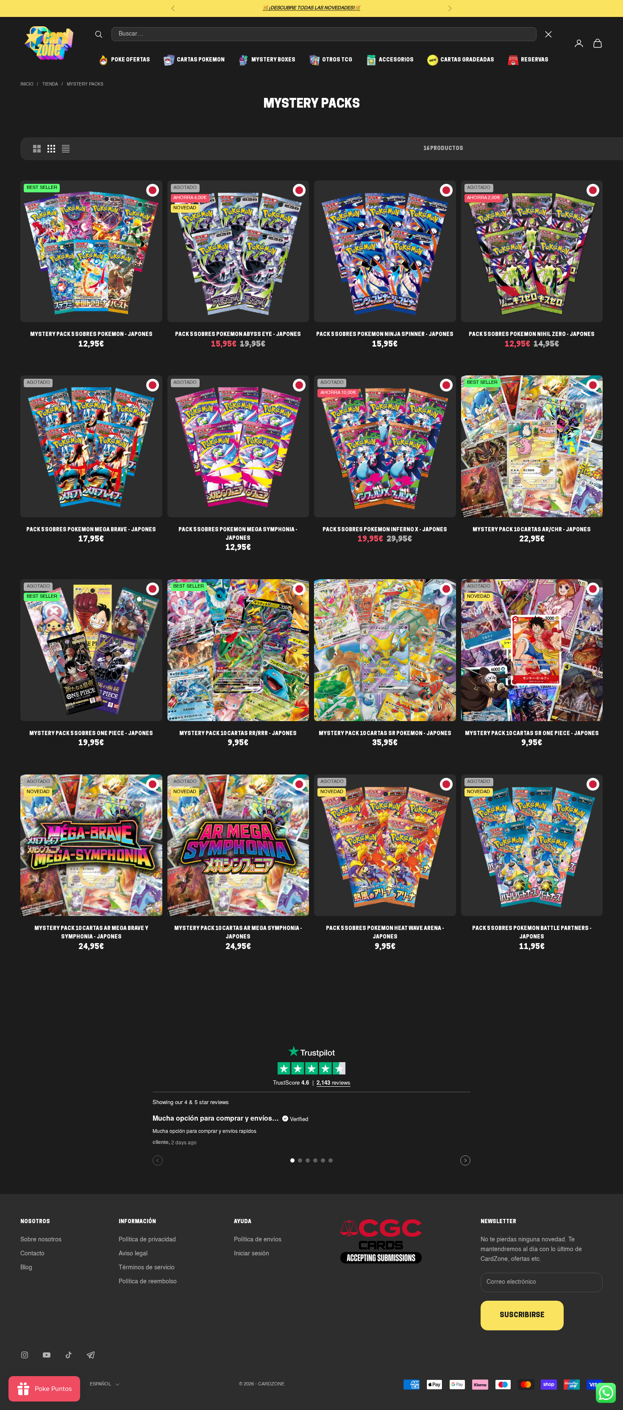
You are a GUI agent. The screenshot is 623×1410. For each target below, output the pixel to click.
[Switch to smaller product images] (51, 148)
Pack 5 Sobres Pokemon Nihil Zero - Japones (532, 334)
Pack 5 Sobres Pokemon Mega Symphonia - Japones (238, 534)
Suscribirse (522, 1315)
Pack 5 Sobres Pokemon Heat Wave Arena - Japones (385, 933)
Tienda (50, 84)
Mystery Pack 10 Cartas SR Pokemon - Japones (385, 733)
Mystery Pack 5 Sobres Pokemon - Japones (91, 334)
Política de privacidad (147, 1240)
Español (100, 1384)
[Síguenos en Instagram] (24, 1355)
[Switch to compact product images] (66, 148)
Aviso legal (133, 1254)
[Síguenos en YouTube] (46, 1355)
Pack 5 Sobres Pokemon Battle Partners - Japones (532, 933)
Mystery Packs (85, 84)
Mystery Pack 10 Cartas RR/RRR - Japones (238, 733)
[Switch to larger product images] (37, 148)
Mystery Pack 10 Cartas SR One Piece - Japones (532, 733)
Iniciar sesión (251, 1254)
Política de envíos (257, 1240)
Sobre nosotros (40, 1240)
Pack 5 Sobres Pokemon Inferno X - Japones (385, 530)
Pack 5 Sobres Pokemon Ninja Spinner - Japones (384, 334)
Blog (26, 1268)
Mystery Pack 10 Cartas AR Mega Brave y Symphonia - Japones (91, 933)
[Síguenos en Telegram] (90, 1355)
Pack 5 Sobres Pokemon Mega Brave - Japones (91, 530)
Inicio (26, 84)
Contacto (32, 1254)
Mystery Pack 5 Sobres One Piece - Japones (91, 733)
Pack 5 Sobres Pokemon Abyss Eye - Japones (238, 334)
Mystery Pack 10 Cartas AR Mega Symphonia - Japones (238, 933)
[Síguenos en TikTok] (68, 1355)
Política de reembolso (148, 1282)
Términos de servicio (147, 1268)
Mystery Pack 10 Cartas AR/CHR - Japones (532, 530)
